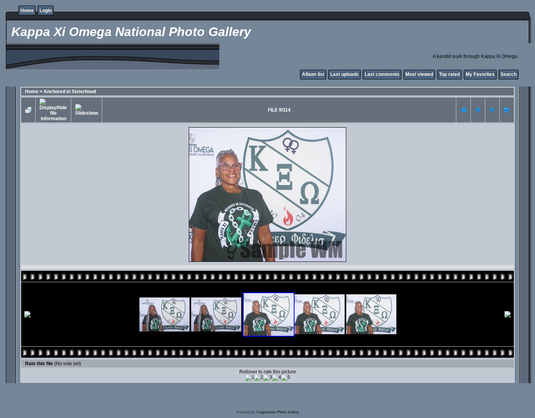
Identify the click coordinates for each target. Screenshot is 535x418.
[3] (267, 378)
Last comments (382, 74)
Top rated (449, 74)
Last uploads (344, 74)
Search (509, 74)
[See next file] (492, 110)
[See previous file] (478, 110)
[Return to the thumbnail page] (28, 110)
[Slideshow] (86, 110)
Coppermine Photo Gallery (278, 412)
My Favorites (480, 74)
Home (27, 10)
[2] (258, 378)
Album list (313, 74)
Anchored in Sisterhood (69, 91)
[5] (285, 378)
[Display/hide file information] (53, 110)
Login (46, 10)
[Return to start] (463, 110)
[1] (249, 378)
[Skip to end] (507, 110)
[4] (276, 378)
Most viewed (419, 74)
